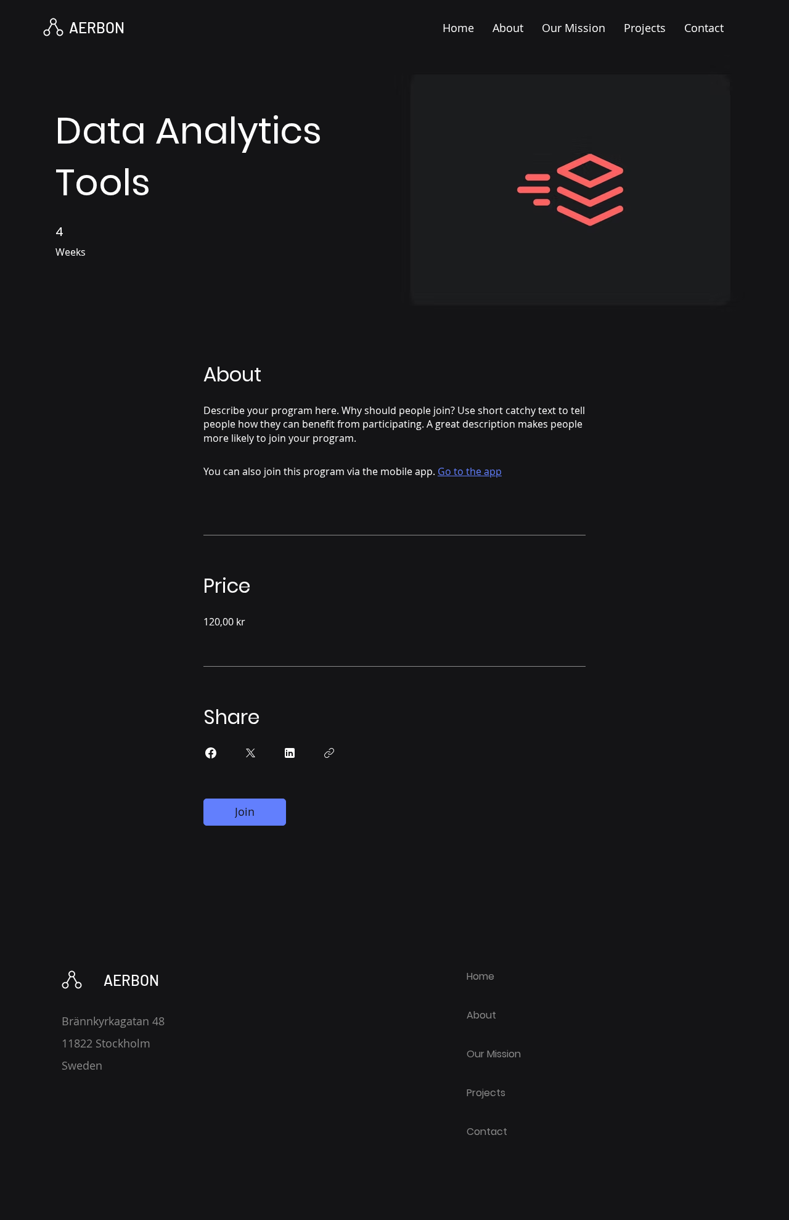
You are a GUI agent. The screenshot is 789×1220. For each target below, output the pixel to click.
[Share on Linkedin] (289, 753)
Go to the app (470, 471)
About (481, 1015)
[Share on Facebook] (210, 753)
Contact (487, 1131)
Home (480, 976)
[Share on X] (250, 753)
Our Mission (494, 1054)
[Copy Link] (329, 753)
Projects (486, 1093)
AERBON (97, 27)
